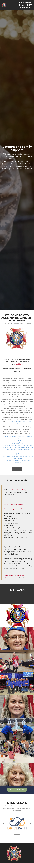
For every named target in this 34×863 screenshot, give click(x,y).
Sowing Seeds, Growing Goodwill (18, 449)
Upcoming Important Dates (13, 509)
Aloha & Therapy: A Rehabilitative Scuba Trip (18, 447)
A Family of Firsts (18, 443)
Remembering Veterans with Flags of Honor (18, 445)
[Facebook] (17, 596)
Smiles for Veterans (18, 454)
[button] (7, 305)
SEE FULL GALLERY (17, 789)
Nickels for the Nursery (17, 441)
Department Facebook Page (17, 490)
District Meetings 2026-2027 (14, 504)
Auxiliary (19, 364)
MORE (17, 469)
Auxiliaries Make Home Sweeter (17, 452)
